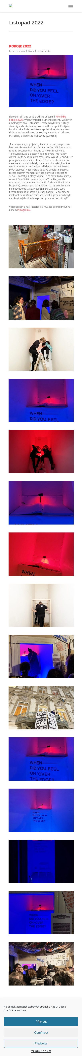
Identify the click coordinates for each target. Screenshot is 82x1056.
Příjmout (41, 1021)
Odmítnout (41, 1032)
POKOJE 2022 (20, 45)
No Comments (43, 51)
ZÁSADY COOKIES (41, 1051)
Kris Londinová (18, 51)
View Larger (42, 243)
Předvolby (41, 1043)
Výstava (31, 51)
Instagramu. (24, 210)
